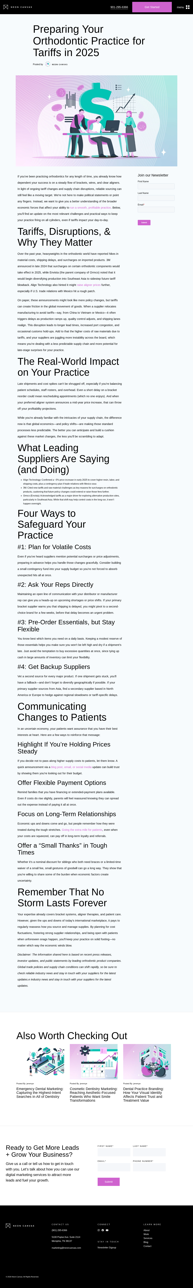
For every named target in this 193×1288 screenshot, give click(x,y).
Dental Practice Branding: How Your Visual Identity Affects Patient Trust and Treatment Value (143, 1095)
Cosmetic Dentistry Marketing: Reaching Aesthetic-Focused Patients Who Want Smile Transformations (94, 1095)
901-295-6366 (119, 7)
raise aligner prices (89, 284)
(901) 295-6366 (59, 1230)
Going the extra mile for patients (82, 829)
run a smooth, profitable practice (90, 207)
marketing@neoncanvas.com (66, 1248)
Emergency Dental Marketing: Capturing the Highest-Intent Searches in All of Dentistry (39, 1093)
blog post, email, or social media (71, 767)
